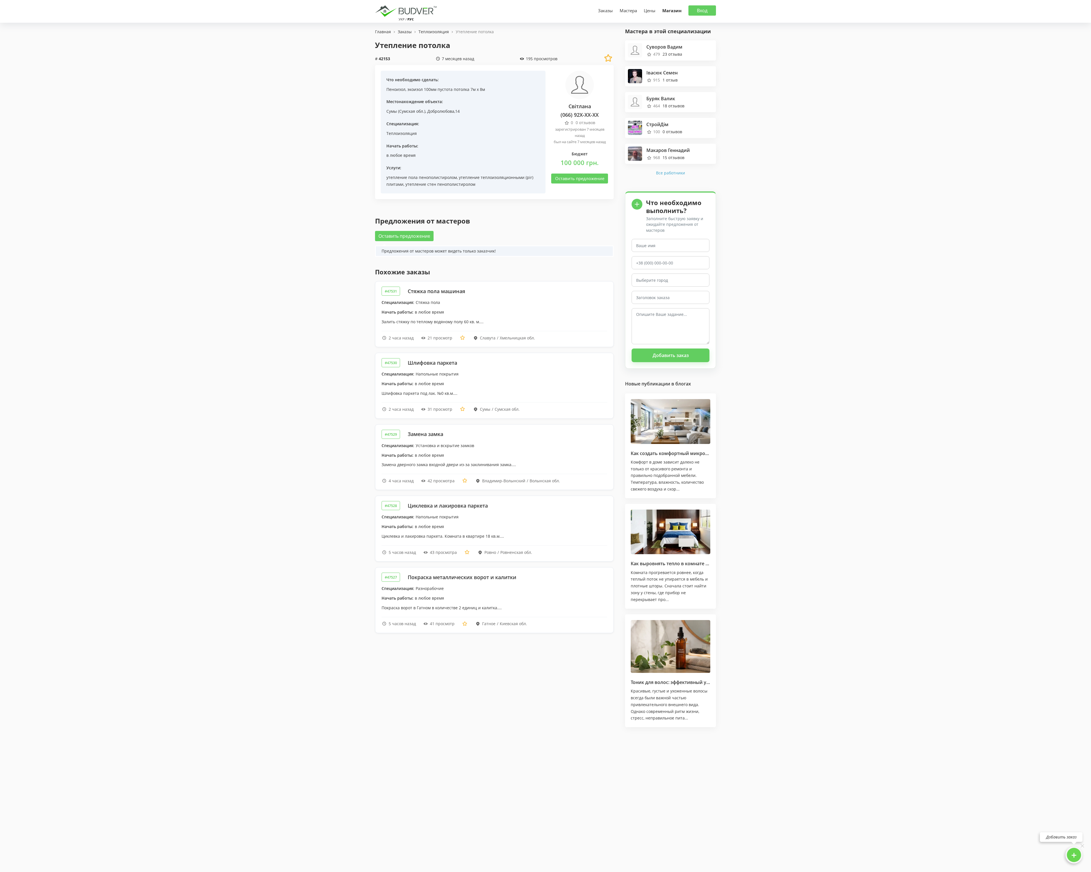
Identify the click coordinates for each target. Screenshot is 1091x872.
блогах (683, 384)
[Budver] (407, 10)
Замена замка (425, 434)
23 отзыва (672, 54)
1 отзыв (670, 80)
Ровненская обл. (516, 552)
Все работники (670, 173)
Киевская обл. (513, 623)
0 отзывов (672, 131)
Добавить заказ (671, 355)
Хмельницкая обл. (517, 338)
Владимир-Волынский (503, 480)
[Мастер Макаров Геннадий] (635, 153)
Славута (487, 338)
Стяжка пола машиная (436, 291)
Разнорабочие (430, 588)
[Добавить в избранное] (462, 338)
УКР (402, 19)
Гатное (488, 623)
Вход (702, 10)
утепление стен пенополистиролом (440, 184)
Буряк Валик (660, 98)
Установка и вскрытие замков (445, 445)
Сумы (391, 111)
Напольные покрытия (437, 374)
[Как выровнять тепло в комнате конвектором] (670, 532)
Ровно (490, 552)
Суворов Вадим (664, 47)
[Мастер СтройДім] (635, 127)
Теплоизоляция (401, 133)
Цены (649, 10)
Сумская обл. (411, 111)
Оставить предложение (579, 178)
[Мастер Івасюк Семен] (635, 75)
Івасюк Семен (662, 73)
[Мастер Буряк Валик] (635, 101)
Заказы (605, 10)
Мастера (628, 10)
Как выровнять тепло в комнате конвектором (683, 563)
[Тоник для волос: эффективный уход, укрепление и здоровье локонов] (670, 646)
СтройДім (657, 124)
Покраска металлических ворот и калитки (462, 577)
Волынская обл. (545, 480)
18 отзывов (673, 106)
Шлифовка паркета (432, 362)
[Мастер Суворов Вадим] (635, 49)
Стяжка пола (428, 302)
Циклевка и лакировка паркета (448, 505)
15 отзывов (673, 157)
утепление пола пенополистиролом (421, 177)
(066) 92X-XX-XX (580, 114)
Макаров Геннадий (668, 150)
